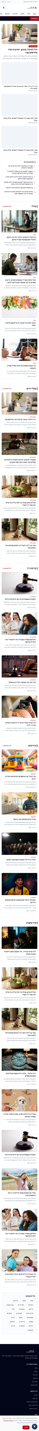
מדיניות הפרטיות (8, 1421)
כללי (13, 1309)
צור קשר (4, 2)
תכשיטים (30, 1330)
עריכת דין (22, 1322)
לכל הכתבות (7, 206)
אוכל (28, 14)
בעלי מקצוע (10, 1305)
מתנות (20, 1318)
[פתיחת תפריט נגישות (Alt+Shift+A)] (34, 1426)
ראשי (34, 14)
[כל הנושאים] (4, 7)
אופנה (22, 14)
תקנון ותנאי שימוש (32, 1402)
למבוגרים (19, 1313)
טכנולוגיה (22, 1309)
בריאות (31, 1309)
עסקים (31, 1322)
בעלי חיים (21, 1305)
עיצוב (13, 1318)
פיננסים (12, 1322)
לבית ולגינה (29, 1313)
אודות (8, 2)
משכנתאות (30, 1318)
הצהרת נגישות (33, 1409)
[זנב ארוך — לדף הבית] (32, 7)
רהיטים (31, 1326)
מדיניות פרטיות (33, 1405)
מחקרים (9, 1313)
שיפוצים (22, 1326)
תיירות (13, 1326)
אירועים (15, 14)
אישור (26, 1427)
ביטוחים (7, 14)
